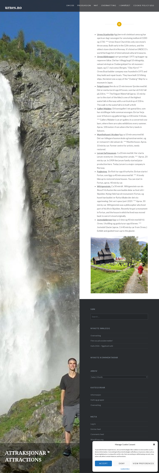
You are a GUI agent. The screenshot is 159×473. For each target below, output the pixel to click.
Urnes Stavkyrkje (105, 34)
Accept (103, 463)
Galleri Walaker (104, 108)
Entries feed (96, 429)
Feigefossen (103, 86)
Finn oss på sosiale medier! (102, 341)
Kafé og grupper (97, 400)
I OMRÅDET (124, 5)
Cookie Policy (125, 469)
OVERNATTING (108, 5)
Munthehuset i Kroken (108, 134)
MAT (96, 5)
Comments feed (97, 434)
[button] (154, 444)
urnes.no (13, 7)
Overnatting (96, 335)
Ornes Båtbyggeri (105, 56)
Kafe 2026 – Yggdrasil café (102, 346)
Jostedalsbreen (104, 219)
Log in (93, 424)
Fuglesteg (102, 171)
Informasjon (96, 395)
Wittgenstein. (104, 186)
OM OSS (70, 5)
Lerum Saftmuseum (106, 153)
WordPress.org (97, 439)
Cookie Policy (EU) (143, 5)
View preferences (143, 463)
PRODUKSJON (84, 5)
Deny (122, 463)
